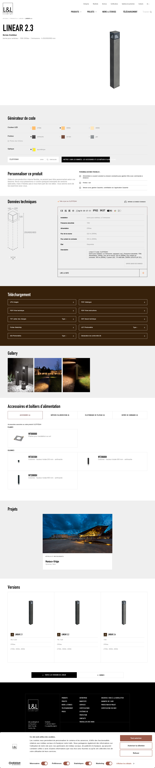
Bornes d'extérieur (10, 35)
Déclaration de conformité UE (91, 336)
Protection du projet (108, 705)
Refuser (136, 753)
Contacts (141, 4)
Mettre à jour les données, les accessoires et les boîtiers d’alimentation (86, 159)
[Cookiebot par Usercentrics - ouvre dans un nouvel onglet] (15, 763)
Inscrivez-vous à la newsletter (112, 698)
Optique (11, 149)
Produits (75, 11)
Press (64, 711)
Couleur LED (13, 127)
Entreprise (86, 4)
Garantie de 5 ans (107, 701)
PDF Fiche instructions (89, 310)
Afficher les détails (123, 763)
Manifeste (95, 4)
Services (104, 4)
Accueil (5, 18)
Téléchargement (130, 11)
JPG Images (14, 302)
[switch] (66, 763)
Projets (90, 11)
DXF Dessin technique (88, 319)
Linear (21, 18)
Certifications (114, 4)
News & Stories (109, 11)
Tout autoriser (136, 738)
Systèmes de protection (128, 4)
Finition (11, 136)
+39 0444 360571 (51, 724)
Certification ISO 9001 (109, 708)
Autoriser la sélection (136, 746)
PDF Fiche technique (17, 310)
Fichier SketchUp (16, 327)
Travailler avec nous (87, 722)
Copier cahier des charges (134, 263)
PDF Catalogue (86, 302)
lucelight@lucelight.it (51, 726)
